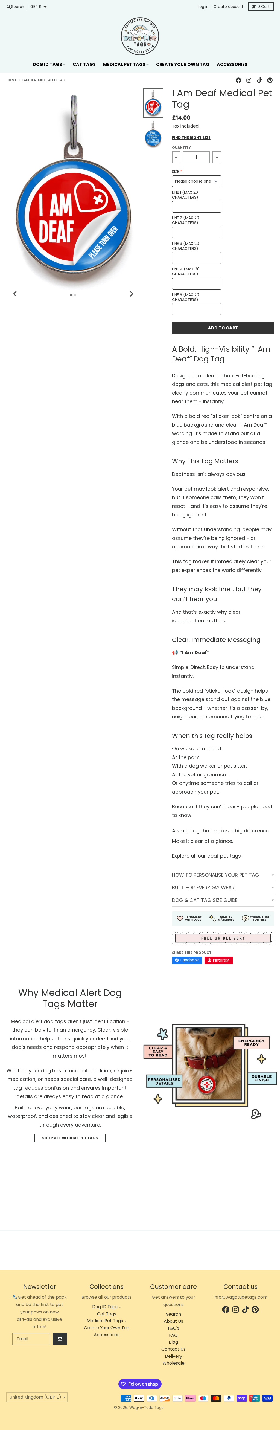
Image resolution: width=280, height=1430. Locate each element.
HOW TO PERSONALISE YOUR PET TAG (215, 875)
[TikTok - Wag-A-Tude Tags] (259, 80)
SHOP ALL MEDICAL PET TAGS (70, 1138)
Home (11, 80)
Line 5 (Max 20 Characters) (185, 297)
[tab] (71, 295)
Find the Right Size (191, 137)
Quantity (181, 147)
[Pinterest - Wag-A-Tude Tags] (270, 80)
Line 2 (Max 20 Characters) (185, 220)
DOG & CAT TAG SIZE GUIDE (205, 900)
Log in (203, 6)
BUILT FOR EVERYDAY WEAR (203, 887)
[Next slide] (131, 294)
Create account (228, 6)
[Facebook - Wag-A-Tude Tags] (239, 80)
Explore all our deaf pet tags (206, 855)
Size (175, 171)
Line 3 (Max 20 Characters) (185, 246)
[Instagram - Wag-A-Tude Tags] (249, 80)
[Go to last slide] (15, 294)
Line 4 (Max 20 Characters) (186, 272)
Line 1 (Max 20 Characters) (185, 195)
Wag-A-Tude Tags (146, 1407)
